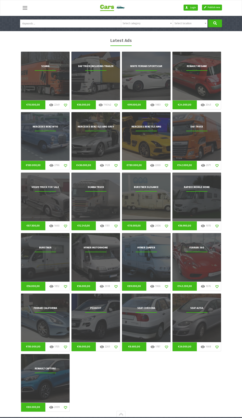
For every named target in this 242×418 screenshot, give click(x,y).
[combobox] (147, 23)
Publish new (213, 7)
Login (193, 7)
